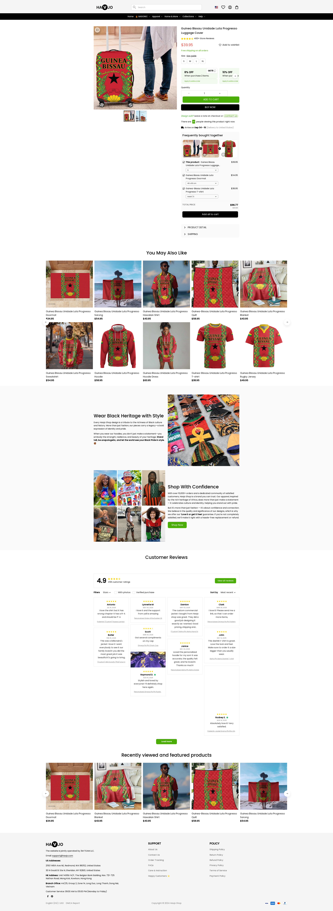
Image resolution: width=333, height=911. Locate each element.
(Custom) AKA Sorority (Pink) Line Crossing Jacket (111, 662)
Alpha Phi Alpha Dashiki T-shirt (222, 659)
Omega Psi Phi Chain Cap (148, 645)
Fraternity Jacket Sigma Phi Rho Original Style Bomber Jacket (221, 731)
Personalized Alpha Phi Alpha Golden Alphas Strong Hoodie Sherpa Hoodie (185, 670)
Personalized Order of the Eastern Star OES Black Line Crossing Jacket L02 (148, 618)
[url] (62, 855)
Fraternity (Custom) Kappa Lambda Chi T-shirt (111, 622)
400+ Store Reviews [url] (204, 38)
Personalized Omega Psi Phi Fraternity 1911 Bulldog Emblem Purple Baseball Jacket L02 (222, 622)
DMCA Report (73, 903)
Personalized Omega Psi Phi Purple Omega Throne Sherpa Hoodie (148, 692)
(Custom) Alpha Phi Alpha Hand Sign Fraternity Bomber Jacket (185, 631)
